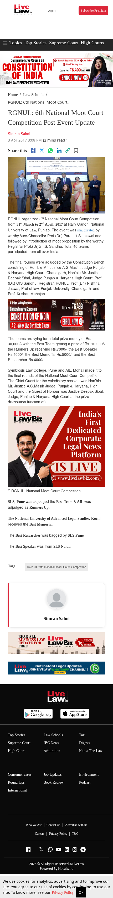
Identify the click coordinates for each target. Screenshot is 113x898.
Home (13, 95)
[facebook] (33, 150)
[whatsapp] (50, 150)
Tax (82, 735)
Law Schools (33, 95)
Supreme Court (63, 42)
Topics (15, 42)
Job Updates (52, 774)
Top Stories (36, 42)
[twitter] (41, 150)
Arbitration (52, 751)
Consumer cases (19, 774)
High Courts (92, 42)
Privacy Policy (63, 893)
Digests (84, 743)
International (17, 790)
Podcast (84, 782)
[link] (67, 150)
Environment (89, 774)
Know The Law (90, 751)
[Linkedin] (59, 150)
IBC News (51, 743)
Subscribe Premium (93, 10)
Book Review (54, 782)
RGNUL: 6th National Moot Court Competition (56, 567)
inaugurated (86, 230)
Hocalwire (65, 869)
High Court (16, 751)
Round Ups (16, 782)
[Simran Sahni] (56, 599)
